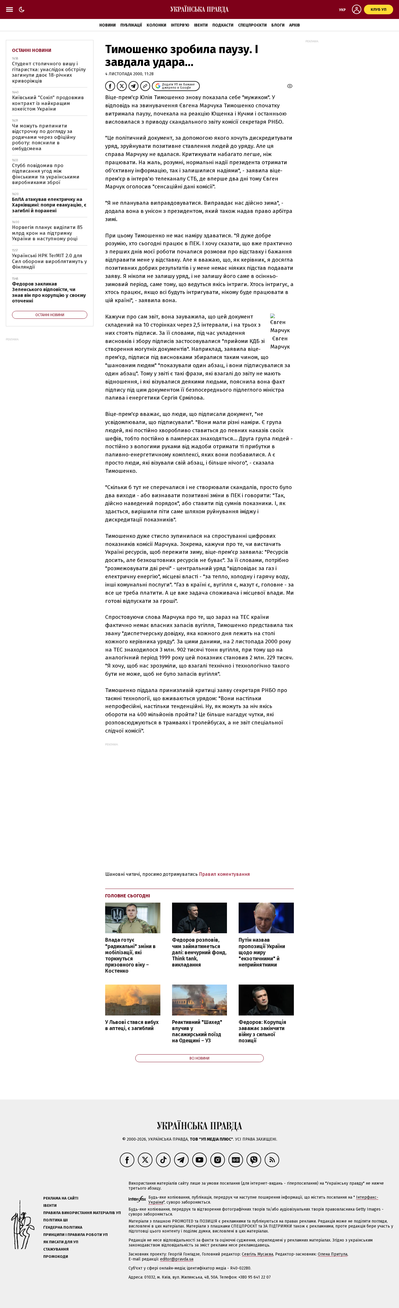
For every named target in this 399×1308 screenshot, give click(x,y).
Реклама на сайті (60, 1198)
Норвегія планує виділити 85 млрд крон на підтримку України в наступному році (47, 233)
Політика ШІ (55, 1220)
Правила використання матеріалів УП (82, 1213)
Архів (294, 25)
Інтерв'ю (180, 25)
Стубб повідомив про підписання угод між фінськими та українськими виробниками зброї (45, 174)
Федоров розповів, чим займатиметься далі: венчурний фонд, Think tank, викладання (199, 952)
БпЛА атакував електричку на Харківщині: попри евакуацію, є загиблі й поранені (49, 205)
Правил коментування (224, 874)
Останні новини (31, 50)
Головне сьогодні (127, 896)
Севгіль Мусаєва (257, 1254)
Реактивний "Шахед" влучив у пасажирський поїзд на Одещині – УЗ (197, 1031)
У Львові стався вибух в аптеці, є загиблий (132, 1025)
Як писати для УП (60, 1242)
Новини (107, 25)
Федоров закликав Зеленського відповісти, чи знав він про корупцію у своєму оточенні (49, 292)
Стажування (56, 1249)
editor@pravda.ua (176, 1259)
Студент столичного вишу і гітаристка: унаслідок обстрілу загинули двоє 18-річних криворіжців (49, 72)
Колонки (156, 25)
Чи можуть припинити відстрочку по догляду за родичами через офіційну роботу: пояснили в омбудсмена (43, 137)
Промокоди (55, 1256)
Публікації (131, 25)
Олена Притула (332, 1254)
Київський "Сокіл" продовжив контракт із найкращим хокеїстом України (48, 103)
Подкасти (222, 25)
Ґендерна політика (62, 1227)
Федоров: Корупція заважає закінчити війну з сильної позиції (262, 1031)
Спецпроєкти (252, 25)
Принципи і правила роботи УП (75, 1234)
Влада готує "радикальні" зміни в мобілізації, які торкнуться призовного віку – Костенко (130, 955)
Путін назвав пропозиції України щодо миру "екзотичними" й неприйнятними (262, 952)
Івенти (201, 25)
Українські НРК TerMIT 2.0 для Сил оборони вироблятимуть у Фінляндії (49, 261)
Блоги (277, 25)
